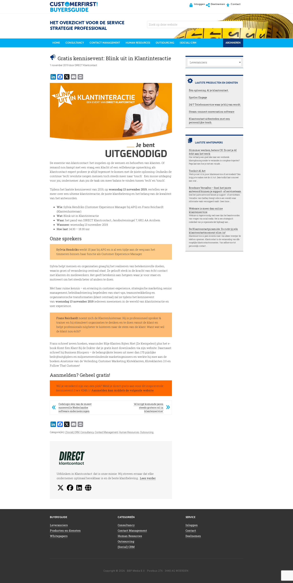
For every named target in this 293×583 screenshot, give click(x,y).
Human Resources (129, 432)
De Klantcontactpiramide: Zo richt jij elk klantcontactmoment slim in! (213, 230)
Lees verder (148, 478)
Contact (190, 530)
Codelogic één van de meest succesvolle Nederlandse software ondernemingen (75, 407)
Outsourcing (146, 432)
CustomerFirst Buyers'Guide (77, 7)
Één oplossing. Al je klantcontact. (209, 90)
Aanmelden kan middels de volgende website (122, 390)
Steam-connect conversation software (211, 111)
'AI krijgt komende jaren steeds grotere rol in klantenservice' (148, 407)
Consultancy (87, 432)
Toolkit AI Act (197, 170)
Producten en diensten (65, 530)
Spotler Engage (198, 97)
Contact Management (106, 432)
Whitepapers (58, 536)
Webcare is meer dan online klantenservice (206, 210)
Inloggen (191, 525)
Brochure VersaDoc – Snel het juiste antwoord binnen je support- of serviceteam (215, 189)
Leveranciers (59, 525)
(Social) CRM (72, 432)
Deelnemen (193, 536)
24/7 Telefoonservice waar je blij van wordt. (215, 104)
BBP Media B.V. (136, 570)
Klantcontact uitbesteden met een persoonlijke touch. (209, 120)
